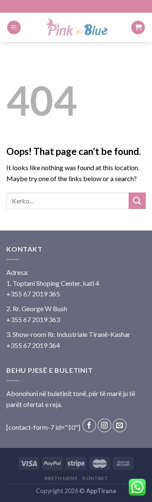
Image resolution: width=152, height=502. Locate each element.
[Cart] (138, 28)
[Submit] (137, 201)
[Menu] (14, 28)
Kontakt (95, 478)
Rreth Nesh (60, 478)
